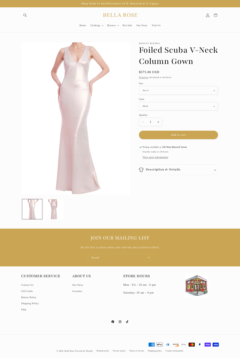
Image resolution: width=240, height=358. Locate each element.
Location (77, 291)
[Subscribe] (148, 257)
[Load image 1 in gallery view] (32, 209)
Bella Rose (69, 351)
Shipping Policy (30, 303)
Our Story (77, 284)
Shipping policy (155, 351)
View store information (155, 157)
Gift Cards (27, 291)
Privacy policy (119, 351)
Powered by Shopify (84, 351)
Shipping (143, 77)
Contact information (174, 351)
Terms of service (136, 351)
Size (141, 83)
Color (141, 99)
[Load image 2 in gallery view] (54, 209)
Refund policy (103, 351)
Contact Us (27, 284)
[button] (25, 15)
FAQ (23, 309)
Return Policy (29, 297)
